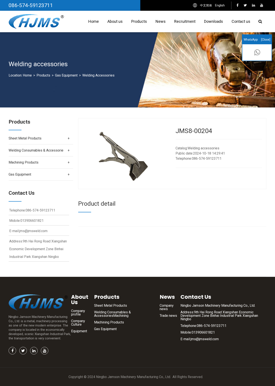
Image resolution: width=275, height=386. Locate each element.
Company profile (78, 312)
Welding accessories (98, 75)
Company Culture (78, 322)
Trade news (168, 316)
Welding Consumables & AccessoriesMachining (112, 314)
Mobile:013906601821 (197, 332)
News (161, 21)
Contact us (241, 21)
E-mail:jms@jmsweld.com (199, 339)
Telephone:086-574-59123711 (203, 326)
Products (139, 21)
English (220, 5)
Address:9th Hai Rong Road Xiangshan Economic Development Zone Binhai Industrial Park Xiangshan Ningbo (219, 315)
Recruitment (185, 21)
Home (93, 21)
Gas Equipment (66, 75)
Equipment (79, 331)
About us (115, 21)
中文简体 (206, 5)
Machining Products (23, 162)
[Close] (265, 39)
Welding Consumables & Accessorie (36, 150)
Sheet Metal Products (25, 138)
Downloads (213, 21)
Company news (167, 307)
